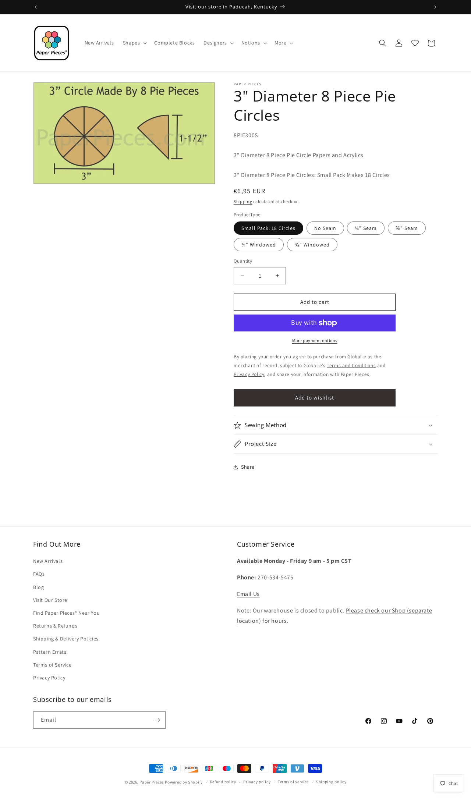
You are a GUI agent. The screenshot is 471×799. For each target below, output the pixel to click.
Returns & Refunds (55, 625)
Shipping (243, 201)
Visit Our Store (50, 600)
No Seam (325, 228)
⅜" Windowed (312, 244)
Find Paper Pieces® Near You (66, 613)
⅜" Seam (407, 228)
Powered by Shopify (184, 782)
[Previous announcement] (36, 7)
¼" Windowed (258, 244)
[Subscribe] (157, 720)
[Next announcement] (435, 7)
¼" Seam (366, 228)
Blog (38, 587)
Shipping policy (331, 781)
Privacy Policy (49, 677)
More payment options (314, 340)
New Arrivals (48, 561)
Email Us (248, 594)
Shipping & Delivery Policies (66, 638)
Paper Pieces (151, 782)
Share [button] (248, 467)
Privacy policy (256, 781)
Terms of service (293, 781)
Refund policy (223, 781)
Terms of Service (52, 664)
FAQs (39, 574)
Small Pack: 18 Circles (268, 228)
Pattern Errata (50, 652)
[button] (134, 42)
